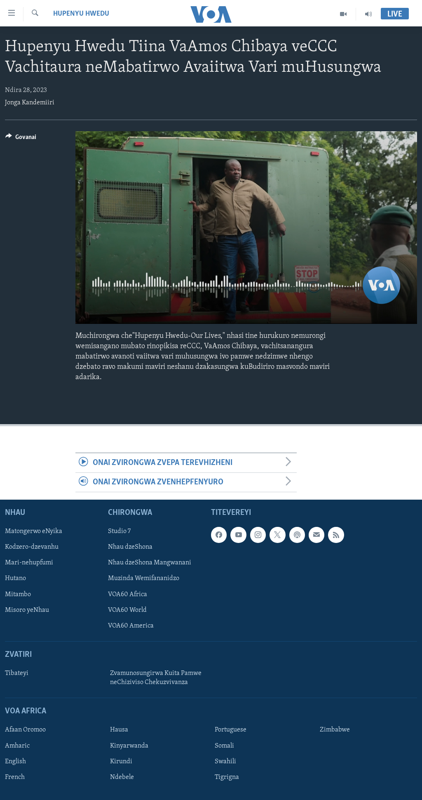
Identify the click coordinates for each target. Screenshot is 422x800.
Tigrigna (227, 777)
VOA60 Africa (127, 594)
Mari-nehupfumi (29, 563)
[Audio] (368, 14)
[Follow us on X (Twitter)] (277, 535)
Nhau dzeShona (130, 547)
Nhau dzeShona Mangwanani (149, 563)
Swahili (225, 761)
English (15, 761)
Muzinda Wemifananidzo (143, 579)
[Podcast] (297, 535)
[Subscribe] (316, 535)
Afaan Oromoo (25, 730)
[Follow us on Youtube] (238, 535)
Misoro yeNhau (27, 610)
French (15, 777)
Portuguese (230, 730)
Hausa (119, 730)
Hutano (15, 579)
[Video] (343, 14)
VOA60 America (131, 626)
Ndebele (122, 777)
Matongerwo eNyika (33, 532)
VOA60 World (127, 610)
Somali (224, 746)
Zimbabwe (335, 730)
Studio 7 (119, 532)
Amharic (17, 746)
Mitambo (18, 594)
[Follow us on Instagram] (258, 535)
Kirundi (121, 761)
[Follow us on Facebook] (219, 535)
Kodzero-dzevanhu (32, 547)
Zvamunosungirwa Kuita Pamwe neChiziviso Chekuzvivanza (156, 678)
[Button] (20, 139)
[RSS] (336, 535)
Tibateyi (16, 673)
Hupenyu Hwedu (81, 14)
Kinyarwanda (129, 746)
